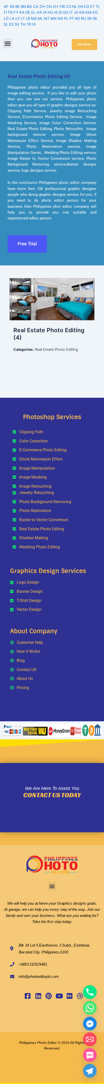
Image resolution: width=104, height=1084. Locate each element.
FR (10, 12)
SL (6, 24)
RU (83, 18)
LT (23, 18)
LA (12, 18)
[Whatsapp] (90, 1008)
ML (40, 18)
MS (34, 18)
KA (21, 12)
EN (80, 6)
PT (71, 18)
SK (95, 18)
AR (12, 6)
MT (46, 18)
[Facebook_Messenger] (90, 1023)
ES (11, 24)
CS (68, 6)
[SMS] (90, 1055)
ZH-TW (59, 6)
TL (98, 6)
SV (17, 24)
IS (56, 12)
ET (92, 6)
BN (23, 6)
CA (35, 6)
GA (65, 12)
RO (77, 18)
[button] (7, 44)
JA (76, 12)
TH (22, 24)
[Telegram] (90, 1071)
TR (29, 24)
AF (6, 6)
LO (6, 18)
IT (71, 12)
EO (86, 6)
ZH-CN (45, 6)
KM (88, 12)
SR (89, 18)
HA (39, 12)
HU (50, 12)
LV (17, 18)
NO (60, 18)
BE (17, 6)
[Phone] (90, 992)
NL (74, 6)
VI (34, 24)
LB (28, 18)
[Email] (90, 1039)
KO (95, 12)
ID (60, 12)
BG (29, 6)
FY (16, 12)
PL (66, 18)
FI (5, 12)
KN (82, 12)
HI (45, 12)
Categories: (23, 349)
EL (33, 12)
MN (53, 18)
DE (27, 12)
